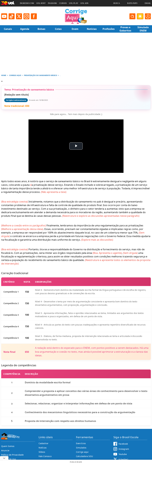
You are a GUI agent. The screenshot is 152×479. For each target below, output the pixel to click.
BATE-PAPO (132, 3)
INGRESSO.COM (27, 3)
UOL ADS (84, 3)
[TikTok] (12, 16)
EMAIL (148, 3)
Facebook (123, 443)
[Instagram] (26, 16)
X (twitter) (123, 459)
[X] (19, 16)
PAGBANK (52, 3)
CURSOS (63, 3)
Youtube (123, 454)
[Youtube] (4, 16)
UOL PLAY (73, 3)
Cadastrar (43, 443)
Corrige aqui (82, 452)
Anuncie (5, 450)
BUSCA (116, 3)
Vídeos (42, 452)
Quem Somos (7, 446)
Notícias (43, 447)
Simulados (81, 447)
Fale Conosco (45, 456)
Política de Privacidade (12, 454)
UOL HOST (41, 3)
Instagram (124, 449)
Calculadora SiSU (84, 456)
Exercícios (81, 443)
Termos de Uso (8, 459)
